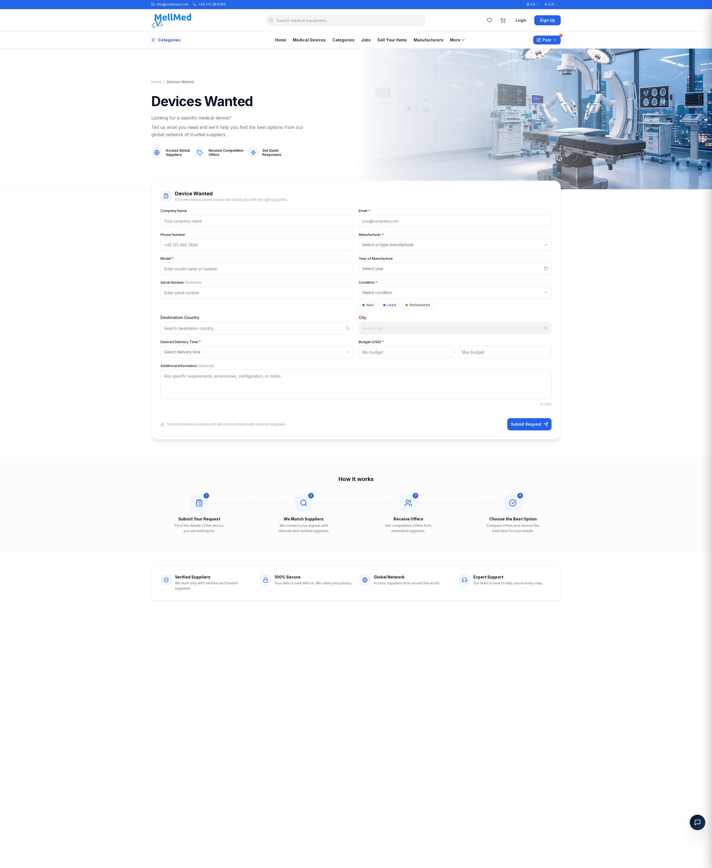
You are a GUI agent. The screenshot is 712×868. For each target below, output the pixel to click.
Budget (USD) (371, 342)
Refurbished (419, 305)
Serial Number (180, 282)
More (455, 40)
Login (521, 20)
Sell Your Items (392, 40)
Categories (169, 40)
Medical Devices (309, 40)
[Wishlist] (489, 20)
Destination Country (179, 317)
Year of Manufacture (376, 258)
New (370, 305)
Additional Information (187, 366)
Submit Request (526, 424)
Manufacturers (428, 40)
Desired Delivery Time (180, 342)
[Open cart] (503, 20)
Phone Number (172, 235)
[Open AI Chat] (697, 822)
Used (391, 305)
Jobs (366, 40)
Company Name (173, 211)
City (362, 317)
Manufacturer (371, 235)
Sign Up (547, 20)
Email (364, 211)
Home (280, 40)
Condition (368, 282)
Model (167, 258)
